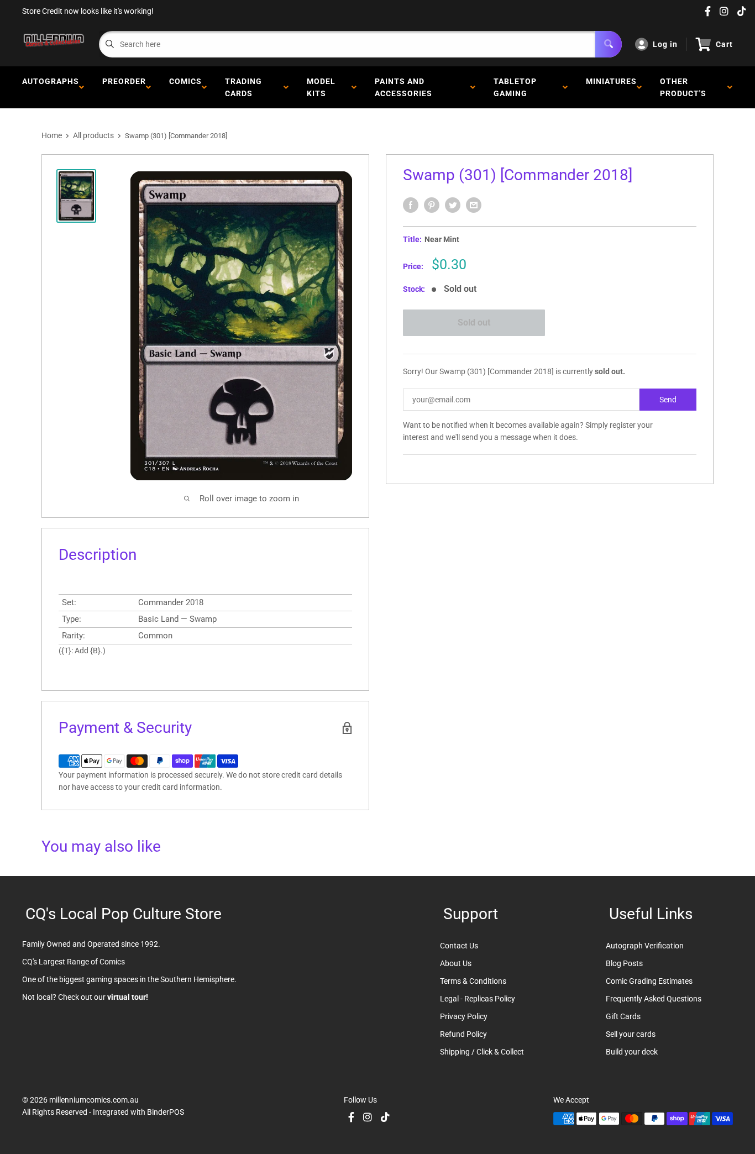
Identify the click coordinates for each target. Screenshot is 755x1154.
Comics (185, 87)
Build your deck (632, 1051)
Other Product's (685, 87)
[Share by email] (473, 205)
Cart (724, 44)
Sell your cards (631, 1034)
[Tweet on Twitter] (452, 205)
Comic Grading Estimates (649, 981)
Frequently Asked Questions (653, 998)
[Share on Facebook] (410, 205)
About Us (455, 963)
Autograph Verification (645, 945)
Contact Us (459, 945)
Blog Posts (624, 963)
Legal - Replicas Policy (477, 998)
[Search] (608, 44)
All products (93, 135)
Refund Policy (463, 1034)
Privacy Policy (463, 1016)
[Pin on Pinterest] (431, 205)
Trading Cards (243, 87)
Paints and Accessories (406, 87)
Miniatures (611, 87)
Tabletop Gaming (515, 87)
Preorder (124, 87)
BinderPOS (165, 1112)
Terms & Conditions (473, 981)
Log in (665, 44)
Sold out (474, 322)
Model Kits (321, 87)
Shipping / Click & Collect (482, 1051)
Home (51, 135)
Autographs (50, 87)
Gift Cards (623, 1016)
